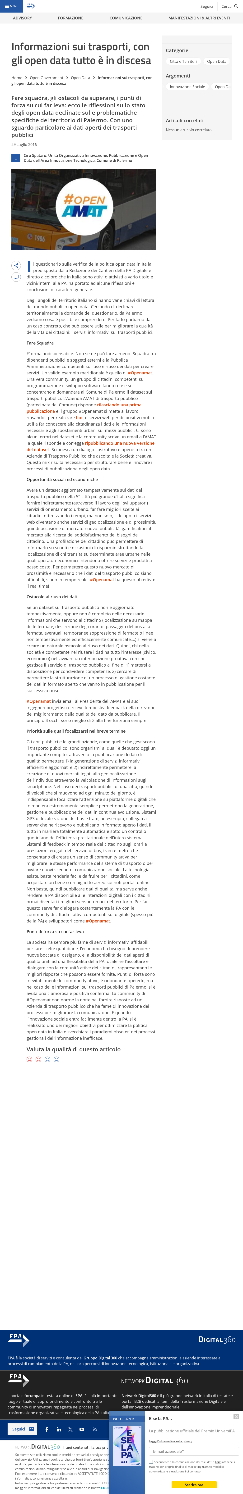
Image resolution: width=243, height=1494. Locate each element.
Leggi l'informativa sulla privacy (170, 1441)
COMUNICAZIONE (126, 18)
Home (16, 77)
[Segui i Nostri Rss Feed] (94, 1429)
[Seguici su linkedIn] (59, 1429)
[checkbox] (151, 1462)
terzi (218, 1462)
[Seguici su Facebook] (47, 1429)
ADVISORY (22, 18)
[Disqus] (121, 1135)
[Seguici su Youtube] (82, 1429)
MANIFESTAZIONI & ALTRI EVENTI (199, 18)
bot (79, 417)
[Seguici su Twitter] (70, 1429)
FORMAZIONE (70, 18)
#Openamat (140, 373)
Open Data (80, 77)
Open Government (46, 77)
